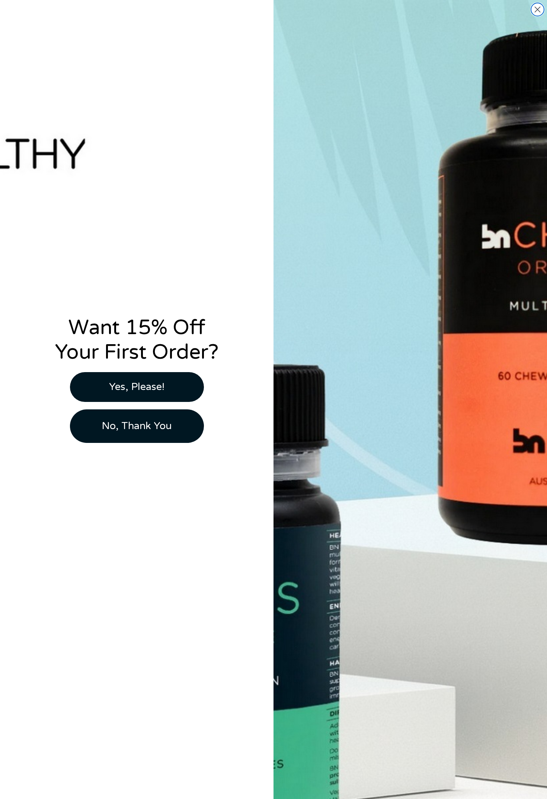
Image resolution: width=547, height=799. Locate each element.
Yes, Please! (136, 387)
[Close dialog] (537, 9)
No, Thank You (137, 426)
